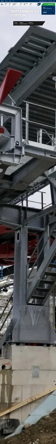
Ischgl (6, 1)
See (13, 1)
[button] (36, 4)
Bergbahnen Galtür (43, 1)
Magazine (50, 1)
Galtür (2, 1)
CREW (54, 1)
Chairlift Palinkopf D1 (24, 23)
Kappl (10, 1)
